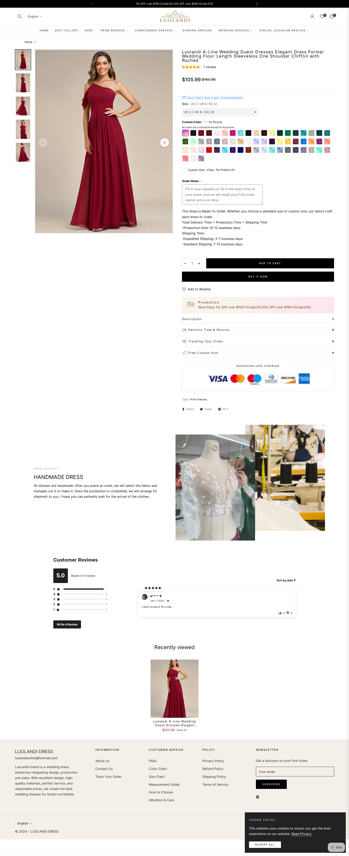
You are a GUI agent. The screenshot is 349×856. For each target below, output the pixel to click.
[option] (103, 141)
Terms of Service (215, 784)
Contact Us (104, 769)
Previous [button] (43, 142)
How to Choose (161, 792)
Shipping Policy (214, 777)
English (33, 16)
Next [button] (164, 142)
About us (102, 761)
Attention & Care (161, 800)
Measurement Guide (164, 784)
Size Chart (157, 777)
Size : (199, 103)
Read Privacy (301, 834)
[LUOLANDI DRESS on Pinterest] (257, 797)
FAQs (153, 761)
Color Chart (158, 769)
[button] (20, 16)
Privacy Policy (213, 761)
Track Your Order (108, 777)
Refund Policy (212, 769)
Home (28, 42)
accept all (265, 844)
